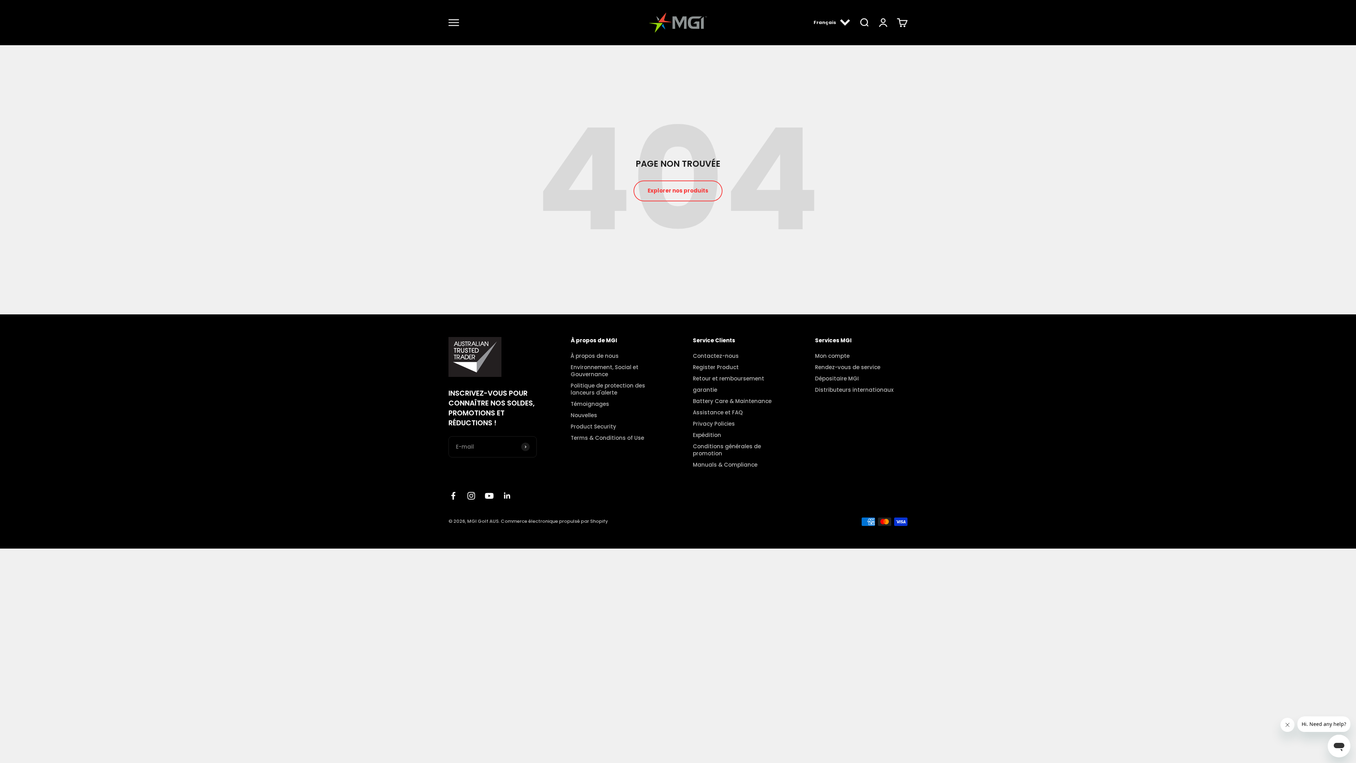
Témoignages (590, 404)
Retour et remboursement (728, 378)
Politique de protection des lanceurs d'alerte (608, 389)
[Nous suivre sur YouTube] (489, 496)
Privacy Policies (714, 423)
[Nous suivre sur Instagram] (471, 496)
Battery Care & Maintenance (732, 401)
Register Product (716, 367)
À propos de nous (595, 356)
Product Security (593, 426)
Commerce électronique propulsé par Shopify (554, 521)
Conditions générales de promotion (727, 450)
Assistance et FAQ (718, 412)
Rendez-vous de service (847, 367)
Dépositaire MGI (837, 378)
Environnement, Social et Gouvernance (604, 371)
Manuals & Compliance (725, 464)
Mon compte (832, 356)
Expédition (707, 435)
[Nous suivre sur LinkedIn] (507, 496)
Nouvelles (584, 415)
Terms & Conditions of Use (607, 438)
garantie (705, 390)
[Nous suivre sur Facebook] (453, 496)
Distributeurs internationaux (854, 390)
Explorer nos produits (678, 190)
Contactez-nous (716, 356)
